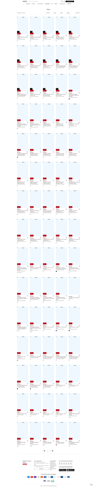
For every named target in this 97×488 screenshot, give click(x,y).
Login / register (70, 1)
